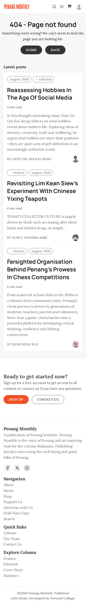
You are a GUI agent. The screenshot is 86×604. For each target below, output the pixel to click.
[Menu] (61, 6)
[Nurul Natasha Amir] (75, 237)
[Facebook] (7, 468)
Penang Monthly (40, 593)
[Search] (54, 6)
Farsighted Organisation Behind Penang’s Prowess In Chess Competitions (41, 269)
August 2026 (19, 79)
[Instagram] (27, 468)
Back (55, 50)
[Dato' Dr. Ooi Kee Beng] (75, 159)
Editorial (45, 79)
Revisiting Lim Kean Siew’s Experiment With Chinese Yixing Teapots (42, 191)
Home (31, 50)
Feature (19, 173)
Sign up (16, 399)
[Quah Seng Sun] (75, 344)
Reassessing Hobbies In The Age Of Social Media (39, 94)
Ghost (22, 598)
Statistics (11, 575)
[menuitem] (43, 485)
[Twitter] (17, 468)
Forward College (62, 598)
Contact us (48, 399)
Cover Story (13, 570)
